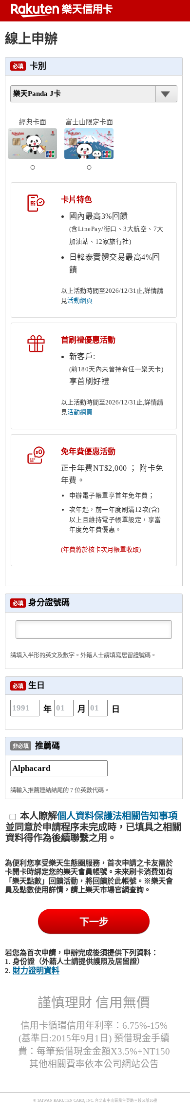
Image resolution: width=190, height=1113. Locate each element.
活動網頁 (80, 300)
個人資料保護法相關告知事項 (117, 816)
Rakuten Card (60, 10)
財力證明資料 (36, 970)
